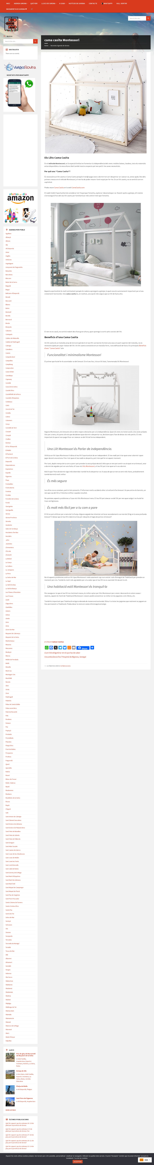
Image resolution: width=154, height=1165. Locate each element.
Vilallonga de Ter (11, 1007)
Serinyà (8, 921)
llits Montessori (88, 466)
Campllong (9, 364)
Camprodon (10, 368)
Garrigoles (9, 506)
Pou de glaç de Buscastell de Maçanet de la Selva (25, 1055)
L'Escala (8, 551)
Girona (8, 514)
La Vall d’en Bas (11, 585)
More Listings (11, 1110)
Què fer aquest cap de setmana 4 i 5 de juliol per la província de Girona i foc (19, 1130)
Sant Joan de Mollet (12, 858)
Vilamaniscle (10, 1018)
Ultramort (9, 962)
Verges (8, 970)
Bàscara (8, 278)
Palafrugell (9, 697)
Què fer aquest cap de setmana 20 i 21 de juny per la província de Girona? (20, 1142)
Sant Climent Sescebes (13, 820)
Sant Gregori (10, 843)
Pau (7, 727)
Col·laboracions (65, 666)
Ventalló (8, 966)
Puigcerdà (9, 760)
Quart (7, 764)
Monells (8, 667)
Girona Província (11, 517)
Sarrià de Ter (10, 914)
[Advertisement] (95, 313)
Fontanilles (9, 484)
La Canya (8, 562)
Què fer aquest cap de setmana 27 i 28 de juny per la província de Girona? (20, 1136)
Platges (29, 1089)
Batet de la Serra (11, 282)
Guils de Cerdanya (12, 529)
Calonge (8, 346)
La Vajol (8, 581)
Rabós (8, 772)
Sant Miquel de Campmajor (15, 887)
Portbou (8, 757)
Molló (7, 663)
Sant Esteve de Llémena (14, 824)
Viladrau (8, 996)
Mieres (8, 656)
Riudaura (8, 794)
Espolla (8, 473)
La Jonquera (10, 570)
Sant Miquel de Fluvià (13, 891)
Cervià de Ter (10, 409)
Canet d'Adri (10, 372)
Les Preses (9, 596)
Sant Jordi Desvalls (12, 865)
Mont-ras (9, 671)
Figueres (9, 476)
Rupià (7, 805)
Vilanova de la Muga (12, 1026)
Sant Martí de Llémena (13, 880)
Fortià (8, 503)
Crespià (8, 435)
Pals (7, 716)
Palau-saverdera (11, 708)
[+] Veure (54, 642)
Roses (8, 802)
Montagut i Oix (10, 674)
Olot (7, 686)
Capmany (9, 379)
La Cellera (9, 566)
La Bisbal (8, 559)
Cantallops (9, 376)
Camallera (9, 349)
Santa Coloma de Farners (14, 902)
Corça (7, 424)
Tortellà (8, 947)
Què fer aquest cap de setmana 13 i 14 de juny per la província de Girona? (20, 1147)
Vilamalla (8, 1015)
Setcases (9, 925)
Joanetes (9, 544)
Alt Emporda (10, 248)
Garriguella (9, 510)
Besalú (8, 297)
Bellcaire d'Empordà (12, 293)
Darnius (8, 443)
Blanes (8, 305)
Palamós (8, 701)
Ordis (7, 689)
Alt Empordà (22, 1089)
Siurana (8, 932)
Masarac (8, 645)
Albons (8, 241)
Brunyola (8, 327)
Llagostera (9, 603)
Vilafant (8, 1000)
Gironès (8, 521)
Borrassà (9, 320)
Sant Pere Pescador (12, 899)
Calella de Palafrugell (13, 342)
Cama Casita (59, 187)
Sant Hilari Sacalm (11, 846)
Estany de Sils (21, 1071)
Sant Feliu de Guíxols (13, 835)
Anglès (8, 256)
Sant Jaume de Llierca (13, 850)
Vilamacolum (10, 1011)
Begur (8, 290)
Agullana (8, 234)
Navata (8, 682)
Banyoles (9, 271)
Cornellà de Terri (11, 428)
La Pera (8, 574)
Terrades (9, 940)
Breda (8, 323)
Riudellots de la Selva (13, 798)
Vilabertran (9, 981)
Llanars (8, 611)
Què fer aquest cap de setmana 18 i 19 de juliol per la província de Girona (20, 1124)
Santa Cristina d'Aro (12, 906)
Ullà (7, 955)
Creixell (8, 432)
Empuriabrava (10, 465)
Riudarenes (9, 790)
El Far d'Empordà (11, 446)
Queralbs (9, 768)
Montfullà (9, 678)
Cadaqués (9, 334)
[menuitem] (8, 3)
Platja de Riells (22, 1086)
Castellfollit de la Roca (13, 394)
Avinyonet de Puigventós (14, 267)
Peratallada (9, 738)
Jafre (7, 540)
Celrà (7, 405)
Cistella (8, 413)
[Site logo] (11, 24)
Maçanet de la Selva (12, 637)
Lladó (7, 600)
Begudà (8, 286)
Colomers (9, 420)
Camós (8, 353)
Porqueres (9, 753)
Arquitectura (20, 1061)
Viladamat (9, 988)
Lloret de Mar (10, 630)
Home (46, 46)
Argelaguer (9, 263)
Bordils (8, 316)
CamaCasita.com (78, 187)
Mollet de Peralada (12, 660)
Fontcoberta (10, 488)
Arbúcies (9, 260)
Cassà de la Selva (11, 387)
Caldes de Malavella (12, 338)
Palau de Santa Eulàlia (13, 704)
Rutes (18, 1066)
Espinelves (9, 469)
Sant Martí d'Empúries (13, 876)
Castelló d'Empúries (12, 398)
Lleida (8, 618)
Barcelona (9, 275)
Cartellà (8, 383)
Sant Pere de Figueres (24, 1098)
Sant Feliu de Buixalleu (13, 831)
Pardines (8, 719)
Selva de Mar (10, 917)
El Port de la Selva (12, 458)
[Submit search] (148, 18)
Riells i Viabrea (10, 783)
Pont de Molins (11, 749)
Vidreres (8, 973)
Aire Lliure (21, 1074)
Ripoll (7, 787)
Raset (8, 775)
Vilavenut (9, 1029)
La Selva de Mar (11, 577)
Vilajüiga (8, 1003)
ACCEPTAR (78, 1162)
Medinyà (8, 652)
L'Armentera (10, 547)
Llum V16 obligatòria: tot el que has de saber (62, 653)
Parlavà (8, 723)
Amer (7, 252)
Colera (8, 417)
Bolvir (7, 308)
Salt (7, 813)
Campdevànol (10, 357)
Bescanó (8, 301)
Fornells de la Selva (12, 499)
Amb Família (22, 1059)
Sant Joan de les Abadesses (15, 854)
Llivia (7, 626)
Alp (7, 245)
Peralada (9, 734)
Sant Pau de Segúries (13, 895)
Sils (7, 929)
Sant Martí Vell (10, 884)
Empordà (9, 461)
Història (25, 1064)
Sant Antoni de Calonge (13, 817)
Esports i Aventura (22, 1077)
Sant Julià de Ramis (12, 869)
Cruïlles (8, 439)
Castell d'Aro (10, 390)
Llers (7, 622)
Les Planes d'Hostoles (13, 592)
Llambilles (9, 607)
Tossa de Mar (10, 951)
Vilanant (8, 1022)
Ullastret (8, 958)
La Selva (32, 1064)
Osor (7, 693)
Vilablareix (9, 985)
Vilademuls (9, 992)
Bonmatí (8, 312)
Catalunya (9, 402)
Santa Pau (9, 910)
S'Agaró (8, 809)
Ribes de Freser (11, 779)
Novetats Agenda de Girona (60, 46)
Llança (8, 615)
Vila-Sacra (9, 977)
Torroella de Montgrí (12, 943)
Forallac (8, 495)
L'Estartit (8, 555)
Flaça (7, 480)
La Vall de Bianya (11, 589)
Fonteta (8, 491)
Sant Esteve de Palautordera (15, 828)
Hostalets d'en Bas (12, 532)
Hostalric (9, 536)
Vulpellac (9, 1041)
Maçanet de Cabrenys (13, 633)
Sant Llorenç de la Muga (13, 873)
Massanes (9, 648)
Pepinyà (8, 731)
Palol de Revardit (11, 712)
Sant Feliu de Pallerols (13, 839)
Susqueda (9, 936)
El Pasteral (9, 454)
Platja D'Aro (9, 746)
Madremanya (10, 641)
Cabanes (8, 331)
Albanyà (8, 237)
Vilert (7, 1033)
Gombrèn (9, 525)
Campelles (9, 361)
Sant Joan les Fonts (12, 861)
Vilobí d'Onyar (10, 1037)
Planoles (8, 742)
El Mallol (8, 450)
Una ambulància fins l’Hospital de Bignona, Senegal (65, 657)
